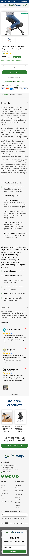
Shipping (17, 497)
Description (5, 94)
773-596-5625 (7, 472)
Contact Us (18, 494)
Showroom (4, 496)
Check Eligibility (18, 86)
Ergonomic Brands (6, 501)
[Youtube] (13, 476)
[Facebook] (6, 476)
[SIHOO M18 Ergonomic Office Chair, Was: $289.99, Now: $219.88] (20, 417)
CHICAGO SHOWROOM (14, 445)
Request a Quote (20, 81)
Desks (3, 488)
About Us (18, 485)
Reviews (20, 94)
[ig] (2, 476)
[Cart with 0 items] (26, 5)
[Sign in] (23, 5)
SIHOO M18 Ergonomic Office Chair (18, 428)
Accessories (4, 490)
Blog (16, 488)
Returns (17, 500)
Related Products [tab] (14, 403)
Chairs (3, 485)
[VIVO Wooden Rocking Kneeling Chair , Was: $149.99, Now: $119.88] (7, 417)
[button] (7, 54)
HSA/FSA (17, 508)
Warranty (13, 94)
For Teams (4, 493)
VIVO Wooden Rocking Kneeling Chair (7, 428)
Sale (2, 499)
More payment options (15, 77)
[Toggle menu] (5, 5)
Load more (15, 394)
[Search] (2, 5)
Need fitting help (9, 81)
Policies (17, 505)
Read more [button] (6, 343)
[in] (9, 476)
